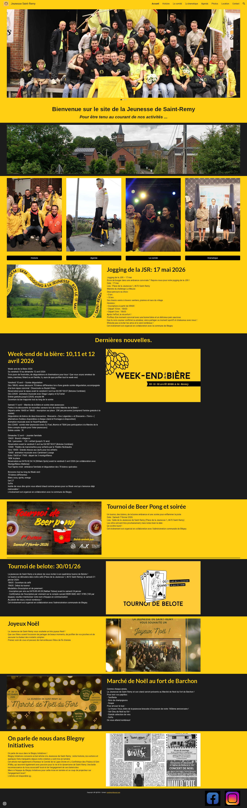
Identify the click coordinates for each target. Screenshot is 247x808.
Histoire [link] (166, 3)
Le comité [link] (177, 3)
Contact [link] (235, 3)
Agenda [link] (204, 3)
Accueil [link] (155, 3)
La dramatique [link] (191, 3)
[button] (244, 4)
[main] (123, 112)
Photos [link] (214, 3)
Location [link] (225, 3)
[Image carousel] (123, 54)
